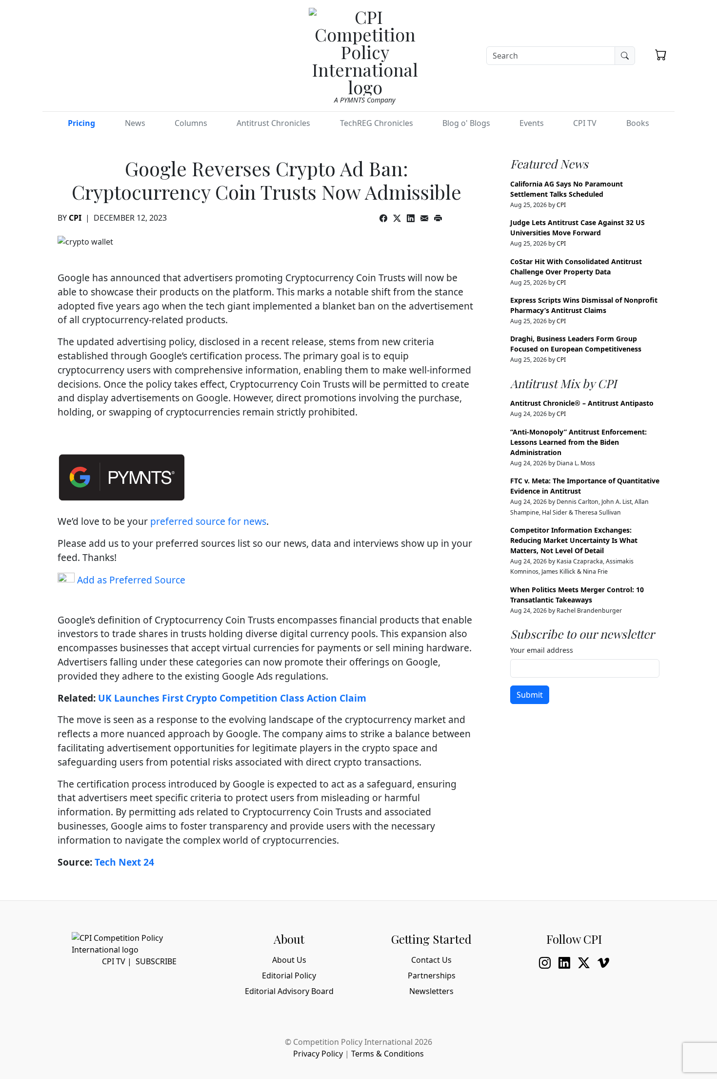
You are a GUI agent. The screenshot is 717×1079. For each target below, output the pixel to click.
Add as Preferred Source (130, 579)
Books (637, 123)
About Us (289, 959)
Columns (191, 123)
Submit (530, 694)
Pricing (81, 123)
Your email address (541, 650)
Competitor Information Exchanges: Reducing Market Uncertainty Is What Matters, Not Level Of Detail (573, 540)
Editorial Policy (289, 975)
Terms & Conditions (387, 1053)
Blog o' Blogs (466, 123)
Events (531, 123)
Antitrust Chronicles (273, 123)
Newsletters (431, 991)
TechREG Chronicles (376, 123)
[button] (661, 54)
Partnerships (432, 975)
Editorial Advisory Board (289, 991)
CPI (75, 217)
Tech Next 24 (124, 862)
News (135, 123)
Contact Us (431, 959)
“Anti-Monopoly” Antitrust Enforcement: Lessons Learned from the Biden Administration (578, 442)
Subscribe (156, 961)
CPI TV (585, 123)
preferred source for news (208, 521)
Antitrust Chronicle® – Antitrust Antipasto (582, 403)
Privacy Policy (318, 1053)
